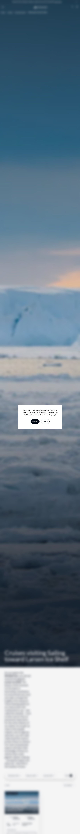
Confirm (35, 421)
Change (45, 421)
